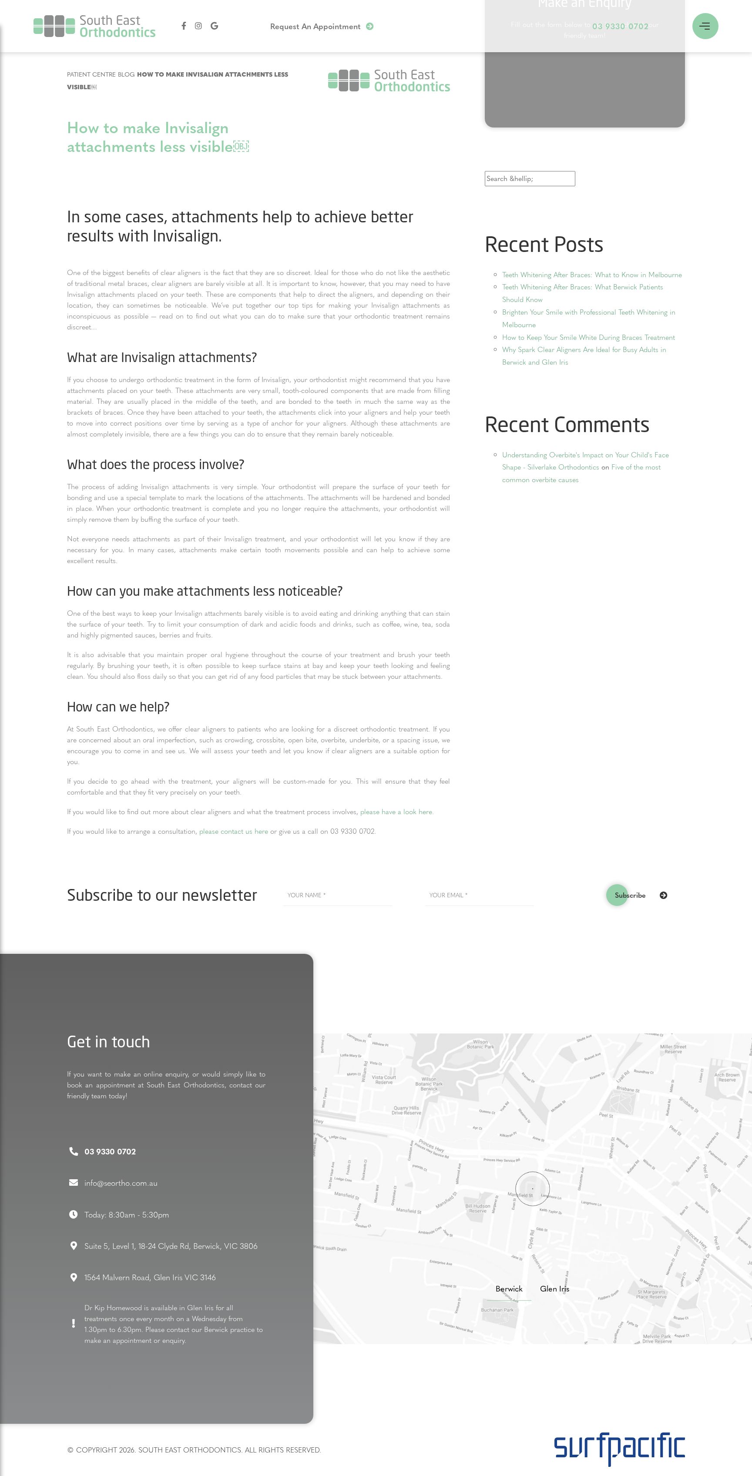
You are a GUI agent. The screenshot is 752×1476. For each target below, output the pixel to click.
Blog (126, 74)
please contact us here (233, 831)
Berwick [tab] (509, 1288)
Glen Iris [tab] (555, 1288)
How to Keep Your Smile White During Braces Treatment (588, 337)
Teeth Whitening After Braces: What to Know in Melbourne (592, 274)
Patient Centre (91, 74)
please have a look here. (397, 811)
